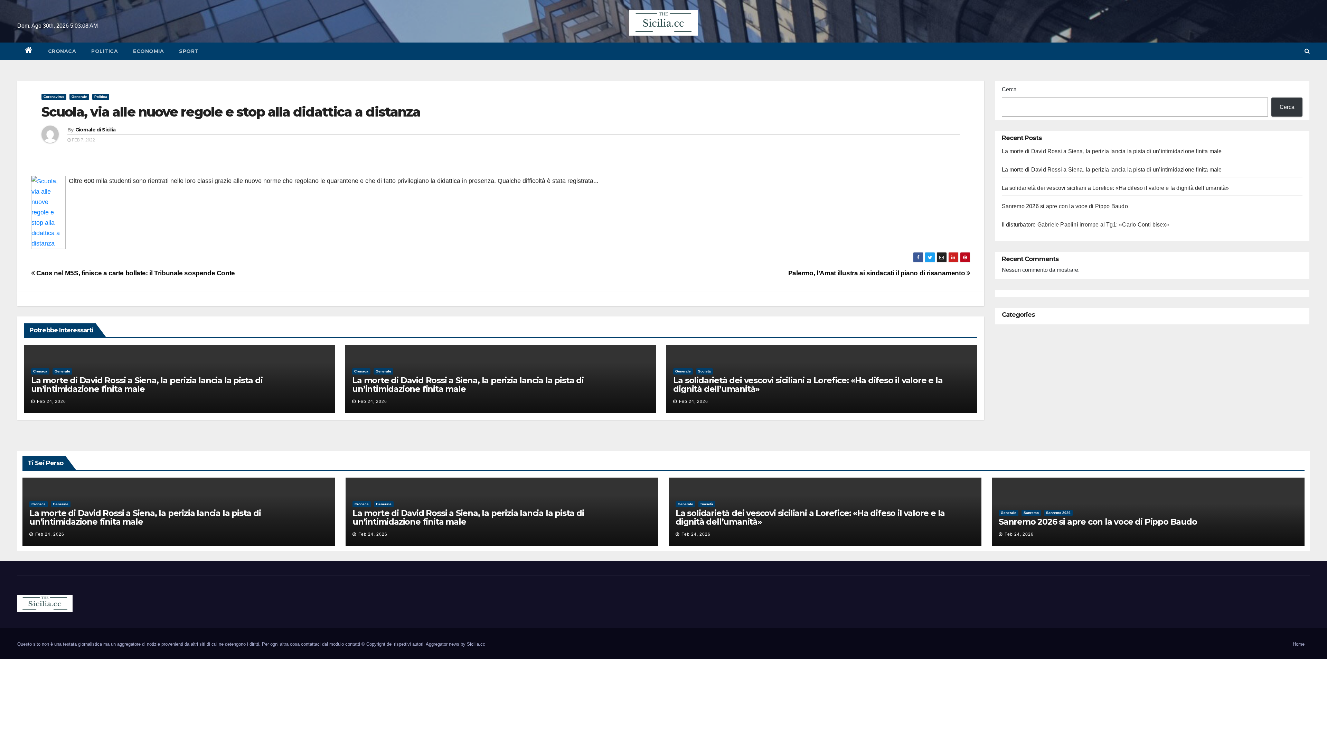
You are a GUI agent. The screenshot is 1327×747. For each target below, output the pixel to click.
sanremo (1031, 513)
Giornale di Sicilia (95, 130)
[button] (1307, 51)
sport (189, 51)
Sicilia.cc (476, 644)
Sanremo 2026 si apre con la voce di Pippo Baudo (1065, 206)
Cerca (1009, 89)
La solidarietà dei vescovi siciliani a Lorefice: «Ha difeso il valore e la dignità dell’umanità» (807, 384)
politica (104, 51)
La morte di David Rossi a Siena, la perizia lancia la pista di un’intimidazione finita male (147, 384)
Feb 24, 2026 (51, 401)
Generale (79, 97)
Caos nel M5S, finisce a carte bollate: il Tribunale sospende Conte (135, 273)
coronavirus (54, 97)
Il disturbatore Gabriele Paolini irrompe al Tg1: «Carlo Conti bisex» (1085, 225)
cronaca (62, 51)
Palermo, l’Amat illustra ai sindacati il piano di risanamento (877, 273)
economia (148, 51)
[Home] (28, 51)
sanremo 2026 (1058, 513)
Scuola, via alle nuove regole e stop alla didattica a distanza (230, 112)
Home (1299, 644)
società (704, 371)
